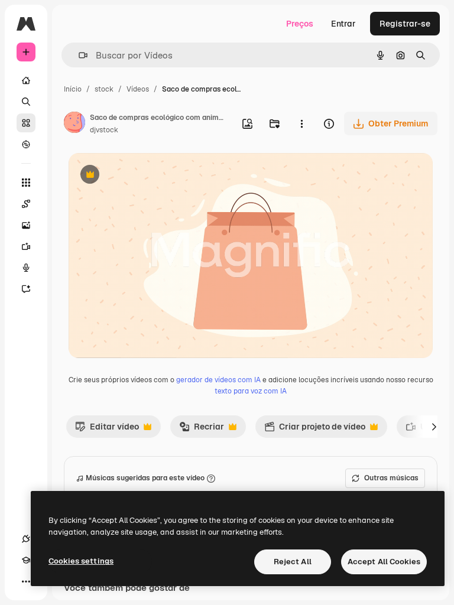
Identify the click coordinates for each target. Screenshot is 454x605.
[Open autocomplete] (78, 55)
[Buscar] (26, 101)
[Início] (26, 80)
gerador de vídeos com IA (218, 380)
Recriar (201, 429)
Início (73, 89)
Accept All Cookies (384, 562)
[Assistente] (26, 288)
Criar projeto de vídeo (314, 429)
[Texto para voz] (26, 267)
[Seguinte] (434, 426)
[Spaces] (26, 203)
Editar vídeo (107, 429)
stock (104, 89)
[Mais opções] (301, 123)
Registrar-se (405, 23)
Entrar (343, 23)
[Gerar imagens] (26, 225)
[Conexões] (26, 538)
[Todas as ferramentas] (26, 182)
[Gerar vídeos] (26, 246)
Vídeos (138, 89)
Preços (299, 23)
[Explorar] (26, 144)
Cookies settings (81, 561)
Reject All (293, 562)
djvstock (104, 130)
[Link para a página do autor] (74, 124)
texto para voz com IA (251, 391)
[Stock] (26, 122)
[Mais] (26, 581)
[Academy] (26, 560)
